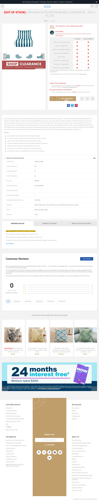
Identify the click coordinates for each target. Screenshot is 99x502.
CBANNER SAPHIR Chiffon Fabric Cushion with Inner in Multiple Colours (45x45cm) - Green (85, 350)
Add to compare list (87, 98)
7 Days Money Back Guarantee (15, 419)
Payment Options (11, 456)
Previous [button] (4, 56)
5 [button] (52, 389)
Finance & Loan (10, 448)
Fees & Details (10, 243)
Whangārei (75, 454)
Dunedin (74, 462)
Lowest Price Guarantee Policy (69, 87)
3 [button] (46, 389)
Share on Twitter (72, 105)
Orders (74, 410)
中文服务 (8, 427)
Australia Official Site (78, 467)
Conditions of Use (11, 459)
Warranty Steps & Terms (13, 421)
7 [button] (59, 389)
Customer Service (11, 410)
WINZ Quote (9, 451)
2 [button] (42, 389)
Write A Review (86, 259)
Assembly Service (11, 413)
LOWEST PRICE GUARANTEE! (58, 83)
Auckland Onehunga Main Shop (81, 443)
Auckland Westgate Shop (79, 445)
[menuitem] (16, 408)
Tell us (78, 85)
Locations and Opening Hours (15, 440)
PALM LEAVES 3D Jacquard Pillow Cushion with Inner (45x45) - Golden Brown (37, 350)
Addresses (75, 413)
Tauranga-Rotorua (77, 456)
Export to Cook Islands (79, 485)
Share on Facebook (68, 105)
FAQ (7, 424)
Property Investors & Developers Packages (81, 478)
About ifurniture (76, 440)
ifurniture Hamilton (77, 448)
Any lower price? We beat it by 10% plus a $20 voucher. (73, 34)
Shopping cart (76, 416)
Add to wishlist (82, 98)
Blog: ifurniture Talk (11, 430)
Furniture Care (10, 462)
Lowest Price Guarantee (13, 416)
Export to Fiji (75, 482)
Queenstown (76, 464)
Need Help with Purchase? (81, 223)
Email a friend (92, 98)
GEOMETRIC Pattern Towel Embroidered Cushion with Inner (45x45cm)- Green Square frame (61, 350)
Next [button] (43, 56)
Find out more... (83, 74)
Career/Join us (76, 470)
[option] (8, 56)
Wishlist (74, 419)
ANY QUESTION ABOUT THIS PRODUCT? (61, 90)
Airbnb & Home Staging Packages (82, 475)
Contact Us (9, 408)
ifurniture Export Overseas (80, 472)
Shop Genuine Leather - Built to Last (47, 2)
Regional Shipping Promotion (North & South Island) (15, 465)
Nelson (74, 459)
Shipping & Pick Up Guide (13, 443)
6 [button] (56, 389)
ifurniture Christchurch (79, 451)
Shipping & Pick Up (17, 223)
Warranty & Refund (49, 223)
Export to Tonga (77, 490)
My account (75, 408)
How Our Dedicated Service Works (16, 445)
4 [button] (49, 389)
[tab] (18, 223)
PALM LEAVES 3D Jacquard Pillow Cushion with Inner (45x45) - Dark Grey (13, 350)
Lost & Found (10, 454)
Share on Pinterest (76, 105)
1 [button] (39, 389)
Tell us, (74, 92)
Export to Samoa (77, 487)
